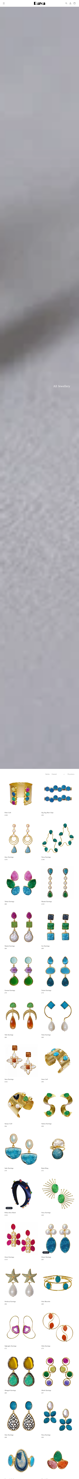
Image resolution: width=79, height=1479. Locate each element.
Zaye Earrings (9, 857)
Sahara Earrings (46, 1123)
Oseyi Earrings (9, 1257)
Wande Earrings (10, 946)
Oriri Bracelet (45, 1301)
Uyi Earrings (45, 946)
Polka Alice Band (10, 1212)
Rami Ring (44, 1168)
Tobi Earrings (9, 1035)
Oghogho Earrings (10, 1346)
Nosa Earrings (45, 1435)
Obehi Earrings (46, 1390)
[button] (4, 3)
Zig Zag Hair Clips (47, 812)
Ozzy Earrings (46, 1212)
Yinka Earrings (9, 901)
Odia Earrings (45, 1346)
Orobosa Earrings (10, 1301)
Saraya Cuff (8, 1123)
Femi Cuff (8, 812)
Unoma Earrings (10, 990)
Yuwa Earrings (46, 857)
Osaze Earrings (46, 1257)
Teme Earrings (46, 1035)
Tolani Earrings (46, 990)
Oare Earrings (9, 1435)
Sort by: (47, 774)
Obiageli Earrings (10, 1390)
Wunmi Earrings (46, 901)
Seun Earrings (9, 1079)
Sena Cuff (44, 1079)
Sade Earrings (9, 1168)
